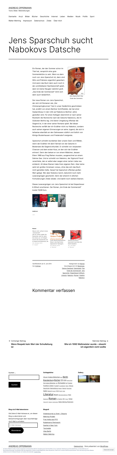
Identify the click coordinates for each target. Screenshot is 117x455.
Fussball (56, 385)
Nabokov (70, 275)
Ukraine (50, 402)
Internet (54, 16)
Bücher (35, 16)
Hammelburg (54, 388)
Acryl (21, 16)
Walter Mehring (15, 21)
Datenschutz (39, 21)
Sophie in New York (50, 425)
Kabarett (50, 391)
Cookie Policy (37, 452)
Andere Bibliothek (54, 377)
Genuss (71, 385)
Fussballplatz (62, 385)
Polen (69, 394)
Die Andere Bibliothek (49, 383)
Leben (62, 16)
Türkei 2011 (45, 402)
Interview (69, 388)
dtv (56, 383)
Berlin (65, 377)
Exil (66, 383)
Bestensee (81, 266)
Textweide (47, 428)
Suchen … (12, 373)
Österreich (70, 402)
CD (62, 380)
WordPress (104, 446)
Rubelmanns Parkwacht (51, 422)
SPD (64, 399)
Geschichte (44, 16)
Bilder (27, 16)
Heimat (64, 388)
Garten (67, 385)
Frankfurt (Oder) (48, 386)
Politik (85, 16)
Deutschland (69, 380)
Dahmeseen (77, 268)
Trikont (66, 399)
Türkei (70, 399)
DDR (64, 380)
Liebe (63, 391)
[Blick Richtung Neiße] (83, 379)
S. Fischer (59, 399)
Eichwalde (61, 383)
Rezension (45, 399)
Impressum (27, 21)
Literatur (64, 275)
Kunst (60, 391)
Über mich (58, 21)
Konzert (54, 391)
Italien (45, 391)
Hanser (60, 388)
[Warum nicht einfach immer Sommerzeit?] (41, 238)
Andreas (38, 266)
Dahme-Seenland (67, 268)
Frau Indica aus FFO (50, 419)
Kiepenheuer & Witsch (77, 273)
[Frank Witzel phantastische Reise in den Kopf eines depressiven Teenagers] (58, 234)
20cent (45, 377)
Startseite (12, 16)
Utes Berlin (47, 431)
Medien (70, 16)
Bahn (61, 377)
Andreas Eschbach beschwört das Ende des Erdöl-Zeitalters (75, 242)
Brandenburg (48, 380)
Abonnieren (16, 430)
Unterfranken (55, 402)
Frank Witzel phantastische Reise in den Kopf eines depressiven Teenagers (57, 242)
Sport (92, 16)
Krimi (57, 391)
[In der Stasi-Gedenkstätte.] (94, 379)
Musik (78, 16)
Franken (70, 383)
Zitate (49, 21)
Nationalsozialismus (63, 394)
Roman (76, 275)
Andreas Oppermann (20, 8)
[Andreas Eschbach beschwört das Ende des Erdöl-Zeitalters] (76, 234)
